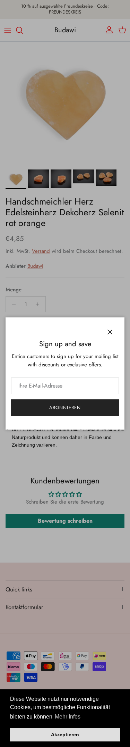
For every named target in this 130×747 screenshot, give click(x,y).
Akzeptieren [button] (65, 734)
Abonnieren (64, 407)
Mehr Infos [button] (67, 717)
